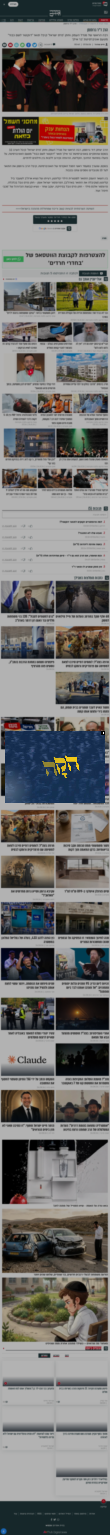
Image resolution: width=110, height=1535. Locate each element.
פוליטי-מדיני (73, 20)
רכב (12, 20)
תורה (104, 238)
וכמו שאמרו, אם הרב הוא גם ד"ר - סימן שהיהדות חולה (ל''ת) (69, 555)
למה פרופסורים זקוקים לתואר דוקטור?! (81, 522)
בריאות (30, 20)
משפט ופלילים (56, 20)
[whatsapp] (22, 45)
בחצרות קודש (90, 20)
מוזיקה (41, 20)
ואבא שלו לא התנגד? (90, 533)
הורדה (13, 4)
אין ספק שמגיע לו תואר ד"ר (87, 566)
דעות (20, 20)
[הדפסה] (16, 45)
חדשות (104, 20)
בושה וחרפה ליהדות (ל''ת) (87, 544)
